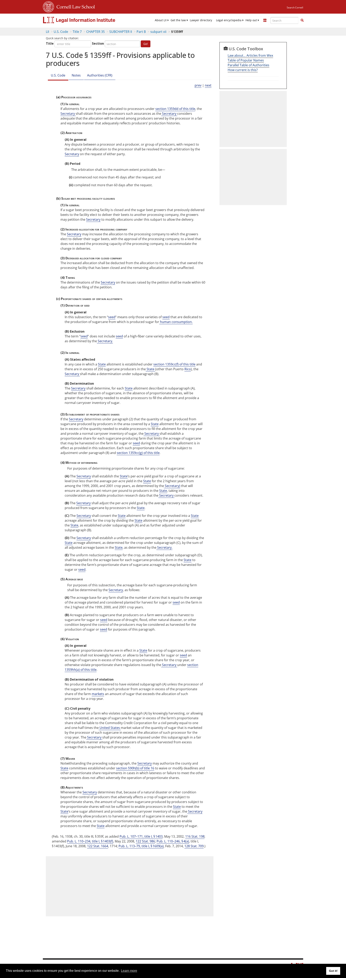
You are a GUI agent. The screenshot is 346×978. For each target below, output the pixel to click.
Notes (76, 75)
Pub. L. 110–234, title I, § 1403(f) (90, 841)
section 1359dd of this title (175, 109)
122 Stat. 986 (145, 841)
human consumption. (176, 322)
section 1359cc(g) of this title (138, 453)
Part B (141, 31)
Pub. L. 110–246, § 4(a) (173, 841)
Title (50, 43)
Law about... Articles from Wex (250, 55)
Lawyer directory (201, 20)
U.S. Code (61, 31)
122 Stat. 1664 (97, 846)
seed (111, 317)
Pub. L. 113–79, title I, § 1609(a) (141, 846)
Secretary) (172, 486)
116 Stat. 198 (194, 836)
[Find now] (302, 20)
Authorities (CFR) (99, 75)
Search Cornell (295, 7)
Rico (187, 369)
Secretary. (105, 341)
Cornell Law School (74, 6)
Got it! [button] (333, 970)
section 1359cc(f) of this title (174, 364)
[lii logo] (88, 20)
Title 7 (77, 31)
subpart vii (158, 31)
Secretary (68, 113)
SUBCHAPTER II (120, 31)
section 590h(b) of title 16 (135, 768)
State (102, 364)
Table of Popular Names (246, 60)
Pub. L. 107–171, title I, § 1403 (141, 836)
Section (98, 43)
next (208, 85)
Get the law (178, 20)
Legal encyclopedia (228, 20)
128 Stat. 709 (194, 846)
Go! (145, 44)
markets (98, 694)
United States (110, 727)
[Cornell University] (48, 6)
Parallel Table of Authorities (248, 65)
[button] (302, 20)
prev (198, 85)
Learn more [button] (129, 970)
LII (47, 31)
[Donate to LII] (265, 20)
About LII (161, 20)
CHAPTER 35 (95, 31)
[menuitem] (161, 20)
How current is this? (243, 70)
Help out (251, 20)
